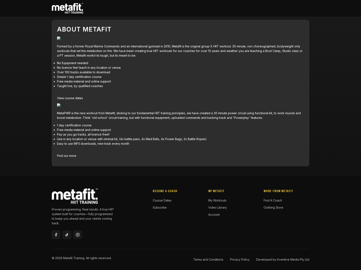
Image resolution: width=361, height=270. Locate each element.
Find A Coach (273, 200)
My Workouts (217, 200)
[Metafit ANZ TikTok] (67, 235)
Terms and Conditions (208, 259)
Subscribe (160, 207)
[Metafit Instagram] (78, 235)
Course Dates (162, 200)
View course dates (70, 98)
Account (214, 214)
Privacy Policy (239, 259)
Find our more (66, 155)
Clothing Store (273, 207)
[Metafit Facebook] (56, 235)
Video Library (217, 207)
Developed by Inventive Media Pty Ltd (282, 259)
